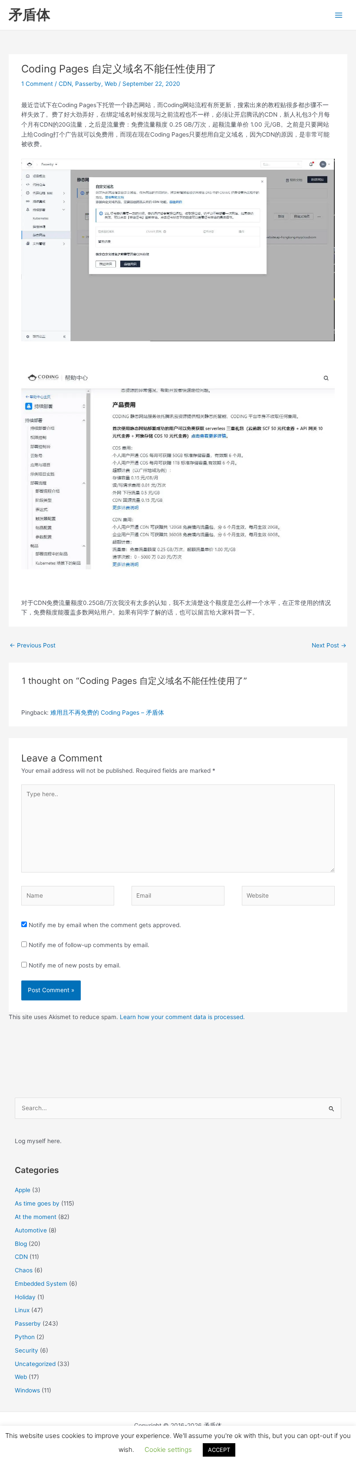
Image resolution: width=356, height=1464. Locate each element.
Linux (22, 1310)
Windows (27, 1390)
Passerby (88, 83)
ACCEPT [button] (219, 1449)
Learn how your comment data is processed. (182, 1016)
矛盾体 (29, 14)
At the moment (35, 1216)
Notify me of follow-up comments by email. (89, 944)
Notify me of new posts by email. (75, 965)
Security (26, 1350)
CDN (65, 83)
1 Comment (37, 83)
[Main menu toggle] (339, 15)
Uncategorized (35, 1363)
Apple (22, 1189)
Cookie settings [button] (168, 1449)
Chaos (24, 1270)
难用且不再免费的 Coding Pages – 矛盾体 (107, 712)
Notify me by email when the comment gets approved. (104, 925)
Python (25, 1336)
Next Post (329, 645)
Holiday (25, 1297)
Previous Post (33, 645)
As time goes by (37, 1203)
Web (111, 83)
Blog (21, 1243)
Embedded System (41, 1283)
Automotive (31, 1230)
